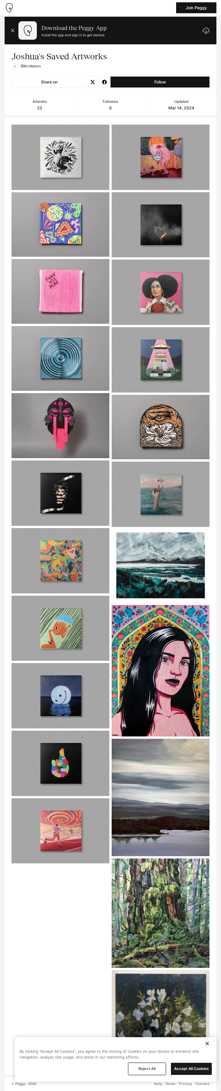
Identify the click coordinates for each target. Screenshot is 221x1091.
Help (158, 1084)
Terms (170, 1084)
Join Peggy (196, 7)
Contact (202, 1084)
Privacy (185, 1084)
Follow (160, 81)
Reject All (146, 1068)
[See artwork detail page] (60, 157)
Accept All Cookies (191, 1068)
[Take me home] (9, 7)
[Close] (207, 1043)
